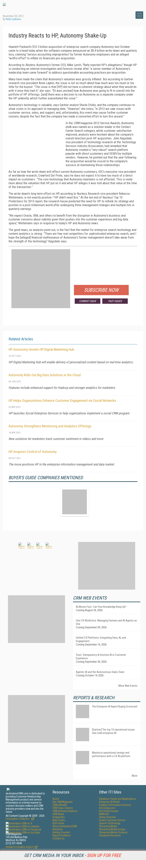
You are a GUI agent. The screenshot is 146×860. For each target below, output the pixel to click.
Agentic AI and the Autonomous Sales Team (100, 672)
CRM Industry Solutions (65, 811)
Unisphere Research (110, 835)
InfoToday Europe (108, 811)
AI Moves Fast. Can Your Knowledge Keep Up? (101, 606)
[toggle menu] (139, 15)
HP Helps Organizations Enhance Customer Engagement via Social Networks (62, 400)
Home (55, 798)
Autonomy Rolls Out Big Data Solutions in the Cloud (45, 375)
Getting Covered (61, 832)
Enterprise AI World (109, 801)
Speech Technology (109, 823)
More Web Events (127, 685)
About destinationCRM (64, 826)
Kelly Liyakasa (13, 19)
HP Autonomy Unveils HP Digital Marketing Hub (41, 349)
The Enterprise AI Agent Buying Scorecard (114, 706)
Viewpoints (58, 817)
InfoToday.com (107, 807)
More (134, 775)
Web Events (58, 820)
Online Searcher (107, 817)
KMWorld (104, 814)
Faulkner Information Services (115, 804)
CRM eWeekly (59, 804)
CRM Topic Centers (62, 807)
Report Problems (61, 835)
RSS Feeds (58, 823)
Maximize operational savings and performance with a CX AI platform (111, 754)
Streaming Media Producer (113, 832)
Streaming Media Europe (112, 829)
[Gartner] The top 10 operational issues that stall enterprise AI (113, 731)
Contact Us (58, 838)
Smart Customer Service (112, 820)
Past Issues (115, 301)
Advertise (57, 829)
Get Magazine (62, 801)
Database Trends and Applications (117, 798)
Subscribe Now (101, 290)
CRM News (58, 814)
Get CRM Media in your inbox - (72, 855)
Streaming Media (108, 826)
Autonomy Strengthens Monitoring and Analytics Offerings (50, 426)
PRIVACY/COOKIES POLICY (20, 847)
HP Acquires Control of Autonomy (33, 451)
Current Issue (87, 301)
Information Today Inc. (18, 818)
